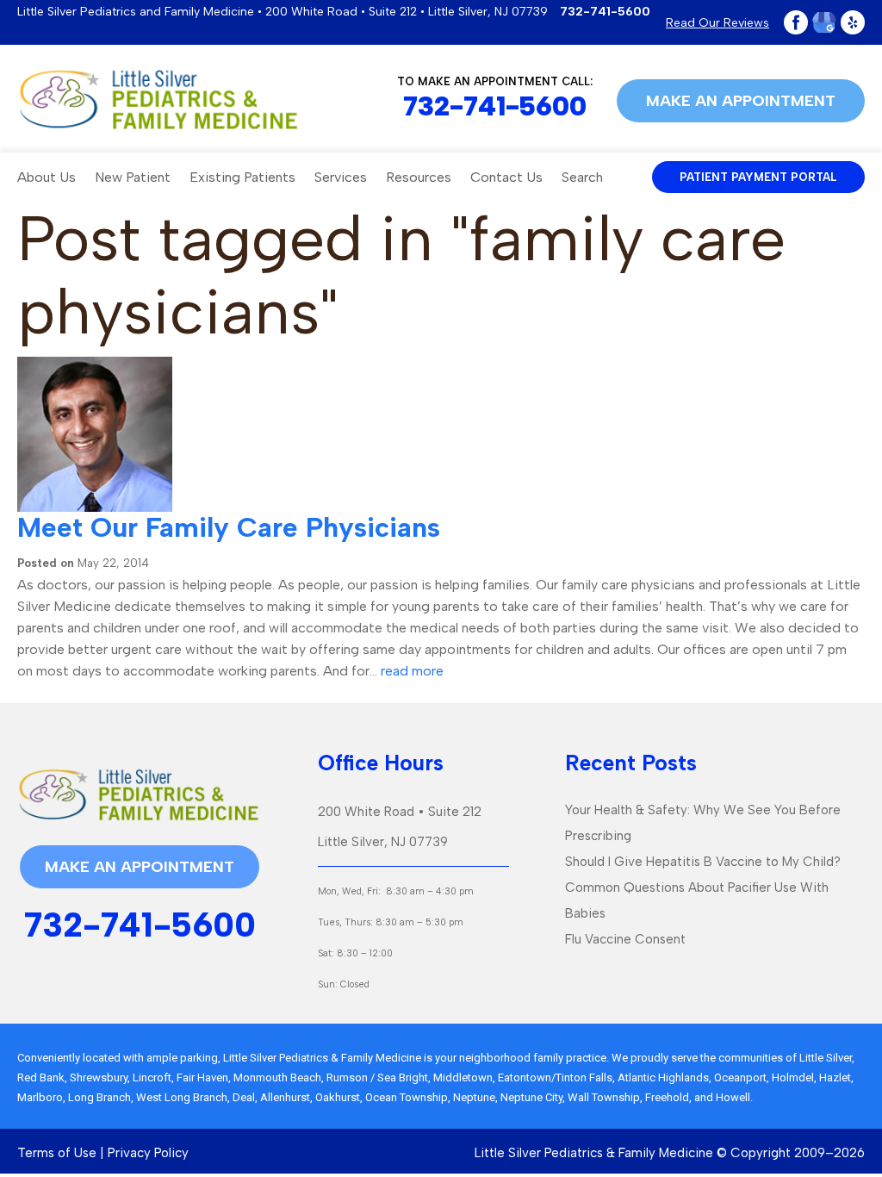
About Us (46, 177)
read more (412, 671)
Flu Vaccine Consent (625, 939)
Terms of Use (56, 1153)
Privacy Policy (148, 1153)
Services (340, 177)
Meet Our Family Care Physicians (228, 527)
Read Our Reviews (717, 23)
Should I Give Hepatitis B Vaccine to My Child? (703, 861)
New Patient (133, 177)
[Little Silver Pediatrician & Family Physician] (158, 99)
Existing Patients (242, 177)
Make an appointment (740, 100)
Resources (418, 177)
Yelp (853, 22)
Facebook (796, 22)
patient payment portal (758, 177)
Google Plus (824, 22)
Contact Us (506, 177)
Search (582, 177)
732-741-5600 (605, 11)
